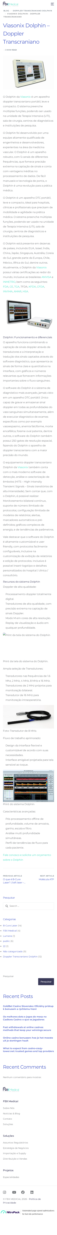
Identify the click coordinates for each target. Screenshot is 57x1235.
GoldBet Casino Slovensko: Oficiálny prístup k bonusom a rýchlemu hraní (28, 1007)
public (6, 941)
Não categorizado (13, 951)
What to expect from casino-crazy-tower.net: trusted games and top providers (28, 1050)
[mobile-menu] (52, 4)
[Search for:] (28, 906)
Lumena (7, 936)
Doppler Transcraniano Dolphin (20, 956)
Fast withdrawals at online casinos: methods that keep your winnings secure (27, 1029)
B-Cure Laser (10, 925)
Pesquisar (8, 976)
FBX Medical (10, 930)
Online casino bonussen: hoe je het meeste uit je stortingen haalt (28, 1039)
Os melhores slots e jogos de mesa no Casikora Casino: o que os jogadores (25, 1018)
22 (4, 946)
